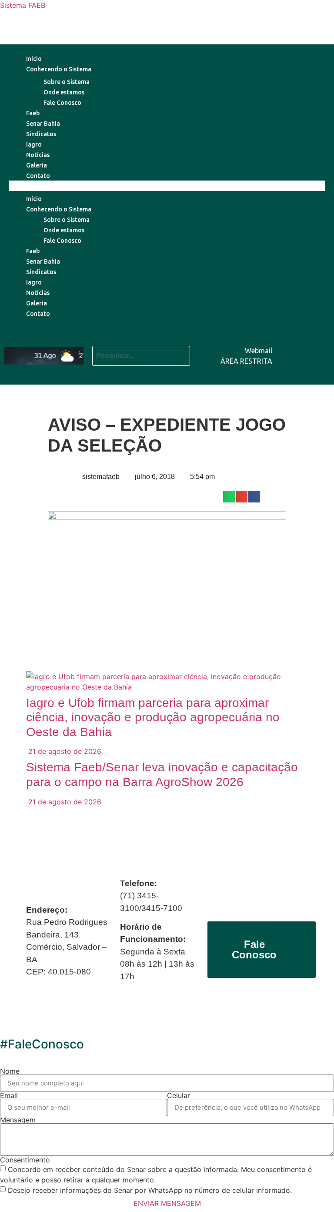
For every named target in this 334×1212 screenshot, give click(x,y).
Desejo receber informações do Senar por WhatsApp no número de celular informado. (150, 1189)
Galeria (36, 165)
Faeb (33, 113)
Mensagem (18, 1119)
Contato (38, 175)
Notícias (38, 154)
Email (9, 1095)
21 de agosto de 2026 (63, 751)
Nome (10, 1071)
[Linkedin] (319, 342)
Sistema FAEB (22, 5)
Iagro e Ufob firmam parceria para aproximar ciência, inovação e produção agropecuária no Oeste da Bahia (153, 717)
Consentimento (25, 1159)
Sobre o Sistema (66, 81)
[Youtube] (293, 342)
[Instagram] (319, 367)
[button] (167, 186)
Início (34, 58)
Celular (178, 1095)
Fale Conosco (62, 102)
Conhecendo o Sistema (58, 69)
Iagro (34, 144)
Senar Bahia (43, 123)
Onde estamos (63, 92)
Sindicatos (41, 134)
